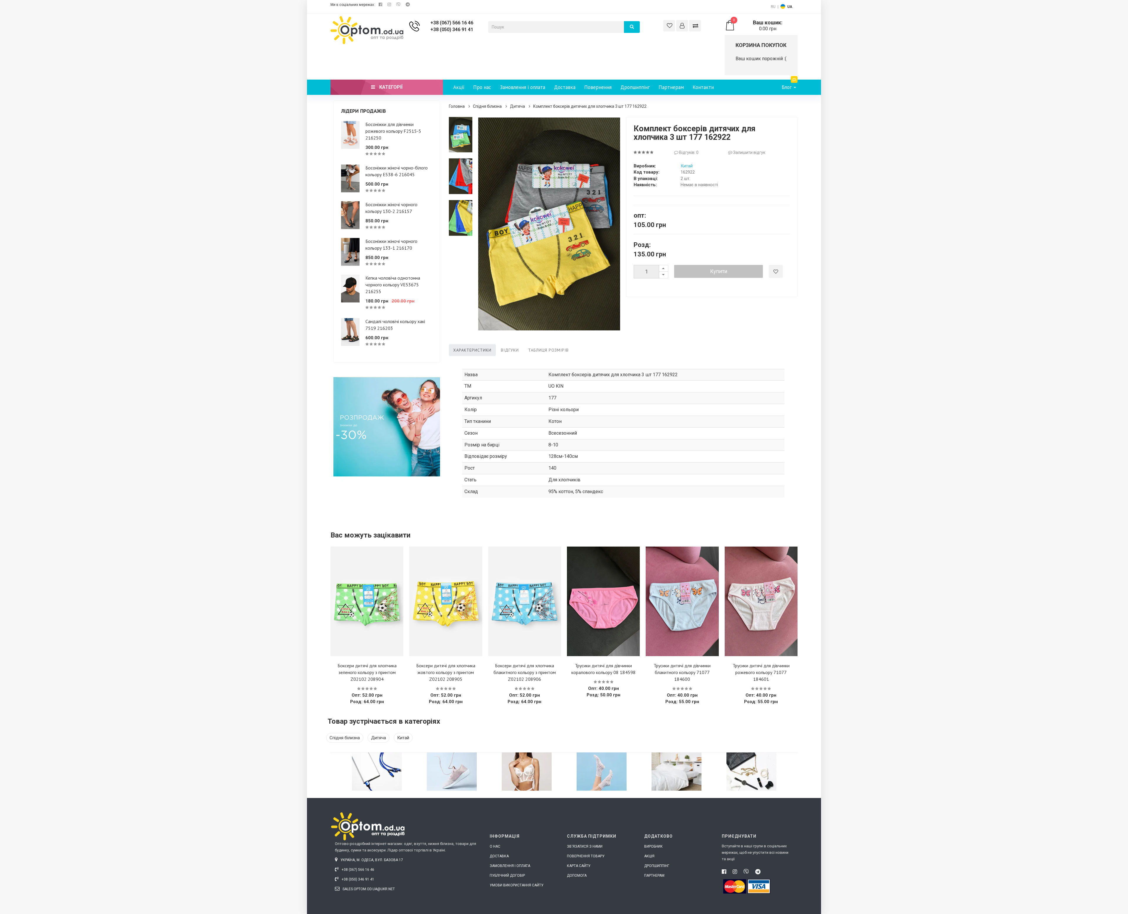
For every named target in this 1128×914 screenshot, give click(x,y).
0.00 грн (758, 25)
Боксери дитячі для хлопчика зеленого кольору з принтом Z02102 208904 (367, 672)
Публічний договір (507, 875)
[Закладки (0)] (669, 25)
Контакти (703, 87)
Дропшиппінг (635, 87)
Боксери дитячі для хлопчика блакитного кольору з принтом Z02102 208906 (525, 672)
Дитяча (517, 106)
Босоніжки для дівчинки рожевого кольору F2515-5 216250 (393, 131)
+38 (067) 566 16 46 (451, 23)
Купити (718, 271)
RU (773, 7)
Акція (649, 856)
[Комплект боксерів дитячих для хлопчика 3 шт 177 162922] (461, 135)
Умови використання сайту (516, 885)
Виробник (653, 846)
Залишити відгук (748, 152)
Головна (457, 106)
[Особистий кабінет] (682, 25)
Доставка (564, 87)
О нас (495, 846)
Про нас (482, 87)
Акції (458, 87)
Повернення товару (586, 856)
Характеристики (472, 350)
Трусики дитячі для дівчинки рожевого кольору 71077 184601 (761, 672)
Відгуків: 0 (688, 152)
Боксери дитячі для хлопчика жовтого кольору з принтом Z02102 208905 (445, 672)
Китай (687, 166)
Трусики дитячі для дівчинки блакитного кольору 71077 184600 (682, 672)
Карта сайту (578, 866)
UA (789, 7)
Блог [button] (787, 87)
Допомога (577, 875)
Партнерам (671, 87)
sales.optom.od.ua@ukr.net (368, 889)
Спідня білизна (487, 106)
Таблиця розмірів (548, 350)
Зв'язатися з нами (584, 846)
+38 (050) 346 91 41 (451, 29)
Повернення (598, 87)
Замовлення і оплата (522, 87)
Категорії (390, 87)
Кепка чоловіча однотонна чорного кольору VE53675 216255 (392, 284)
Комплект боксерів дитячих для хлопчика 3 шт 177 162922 (590, 106)
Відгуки (510, 350)
